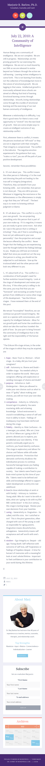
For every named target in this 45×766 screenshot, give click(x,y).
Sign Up (23, 708)
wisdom (9, 540)
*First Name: (22, 680)
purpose (9, 383)
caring (9, 512)
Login (35, 762)
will (7, 367)
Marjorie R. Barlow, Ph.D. (23, 5)
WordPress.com (24, 762)
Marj (8, 582)
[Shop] (15, 15)
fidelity (9, 427)
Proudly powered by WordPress (16, 759)
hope (8, 358)
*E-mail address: (22, 697)
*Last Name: (22, 689)
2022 (22, 726)
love (8, 490)
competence (11, 402)
